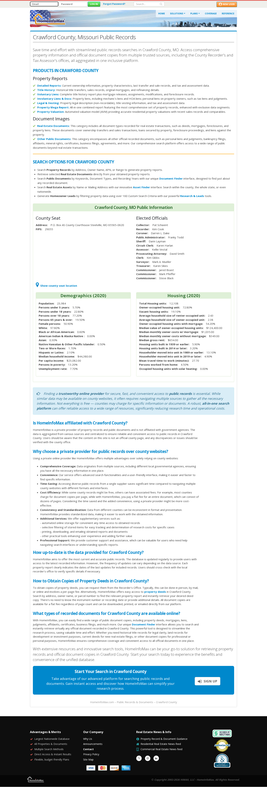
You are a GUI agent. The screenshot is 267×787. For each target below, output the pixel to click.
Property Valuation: (50, 111)
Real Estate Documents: (53, 126)
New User (229, 4)
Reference (228, 13)
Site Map (88, 759)
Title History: (46, 90)
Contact (88, 749)
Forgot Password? (114, 3)
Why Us (87, 739)
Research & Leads (192, 196)
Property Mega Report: (53, 107)
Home (161, 13)
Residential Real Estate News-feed (161, 744)
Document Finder (171, 178)
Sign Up (210, 681)
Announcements (92, 744)
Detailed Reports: (49, 85)
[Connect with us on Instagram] (147, 758)
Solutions (176, 13)
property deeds (155, 591)
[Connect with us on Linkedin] (156, 758)
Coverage (211, 13)
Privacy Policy (91, 754)
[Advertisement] (219, 476)
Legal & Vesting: (48, 103)
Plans (194, 13)
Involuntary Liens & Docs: (54, 98)
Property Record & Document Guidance (164, 739)
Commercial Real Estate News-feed (161, 749)
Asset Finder (141, 187)
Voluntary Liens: (48, 94)
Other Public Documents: (54, 139)
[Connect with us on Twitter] (139, 758)
